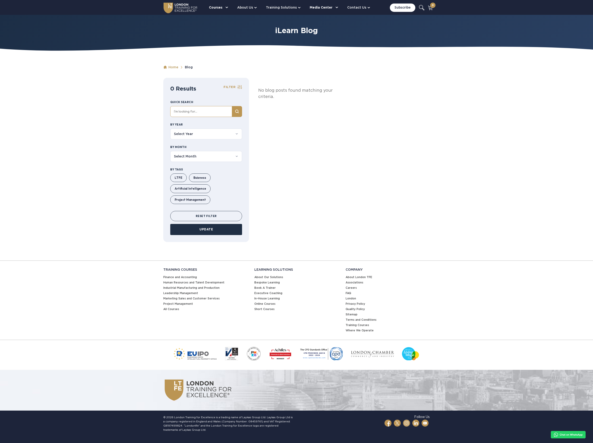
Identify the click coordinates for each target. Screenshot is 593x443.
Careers (351, 287)
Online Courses (264, 303)
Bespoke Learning (267, 282)
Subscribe (402, 7)
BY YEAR (176, 124)
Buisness (199, 177)
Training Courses (357, 325)
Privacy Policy (355, 303)
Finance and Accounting (180, 277)
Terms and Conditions (361, 319)
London (351, 298)
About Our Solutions (268, 277)
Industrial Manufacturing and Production (191, 287)
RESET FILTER (206, 216)
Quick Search (181, 102)
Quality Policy (355, 309)
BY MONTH (178, 147)
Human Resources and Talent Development (193, 282)
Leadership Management (180, 293)
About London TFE (359, 277)
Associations (354, 282)
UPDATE (206, 229)
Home (173, 67)
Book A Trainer (265, 287)
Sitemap (351, 314)
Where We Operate (360, 330)
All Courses (171, 309)
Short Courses (264, 309)
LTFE (178, 177)
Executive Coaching (268, 293)
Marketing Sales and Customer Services (191, 298)
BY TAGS (176, 169)
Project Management (190, 199)
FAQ (348, 293)
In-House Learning (267, 298)
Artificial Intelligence (190, 188)
